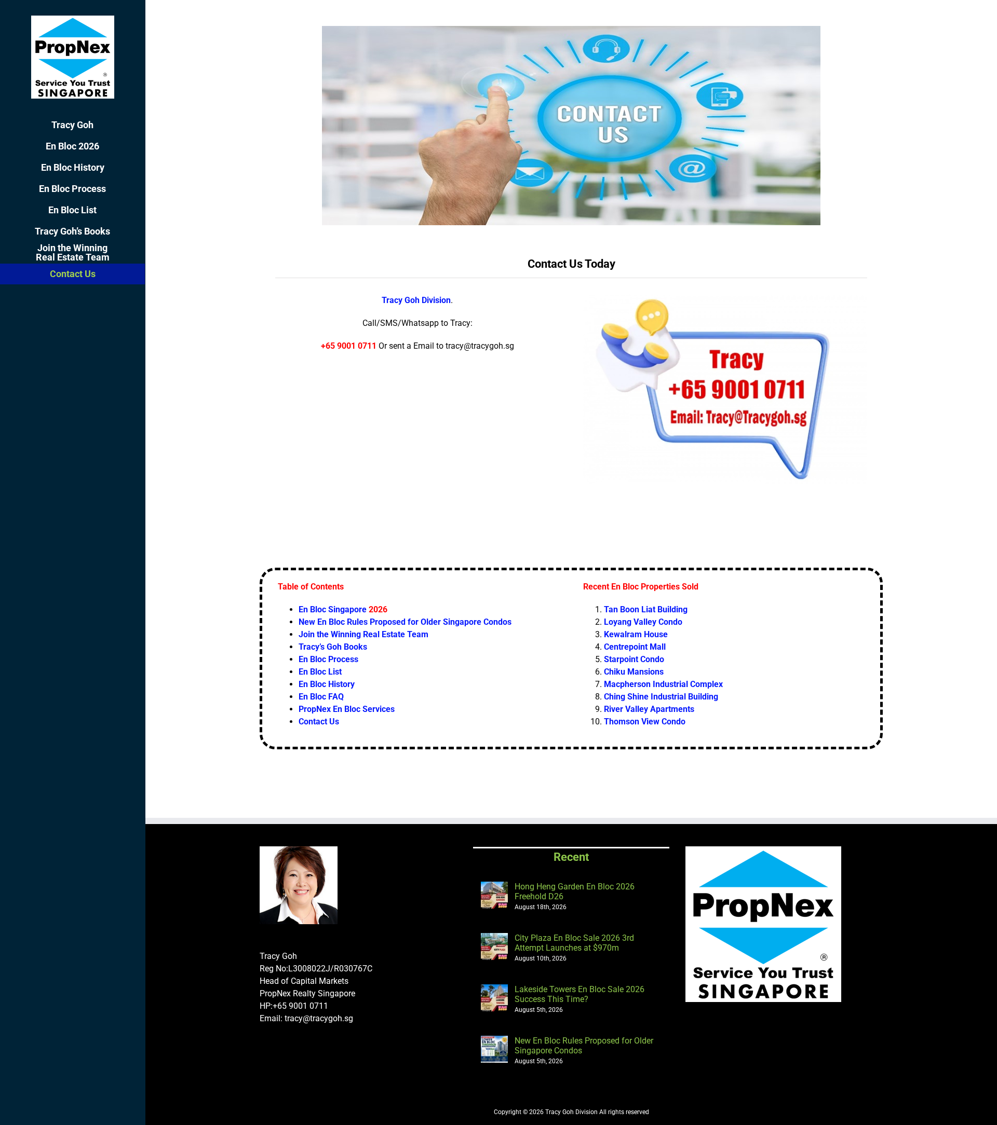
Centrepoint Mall (635, 647)
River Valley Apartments (649, 709)
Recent (571, 856)
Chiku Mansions (634, 672)
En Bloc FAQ (321, 697)
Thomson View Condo (644, 721)
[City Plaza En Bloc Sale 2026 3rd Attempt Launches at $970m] (494, 946)
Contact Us (319, 721)
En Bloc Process (328, 659)
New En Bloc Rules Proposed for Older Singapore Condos (584, 1045)
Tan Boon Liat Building (646, 609)
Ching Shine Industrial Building (661, 697)
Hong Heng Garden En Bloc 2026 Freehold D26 (575, 891)
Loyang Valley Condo (643, 622)
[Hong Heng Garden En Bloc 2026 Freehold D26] (494, 895)
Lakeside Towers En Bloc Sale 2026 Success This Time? (579, 994)
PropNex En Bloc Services (347, 709)
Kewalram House (636, 634)
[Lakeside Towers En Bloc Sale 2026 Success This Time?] (494, 997)
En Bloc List (320, 672)
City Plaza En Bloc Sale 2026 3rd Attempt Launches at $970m (574, 943)
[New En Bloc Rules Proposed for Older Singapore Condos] (494, 1049)
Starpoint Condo (634, 659)
